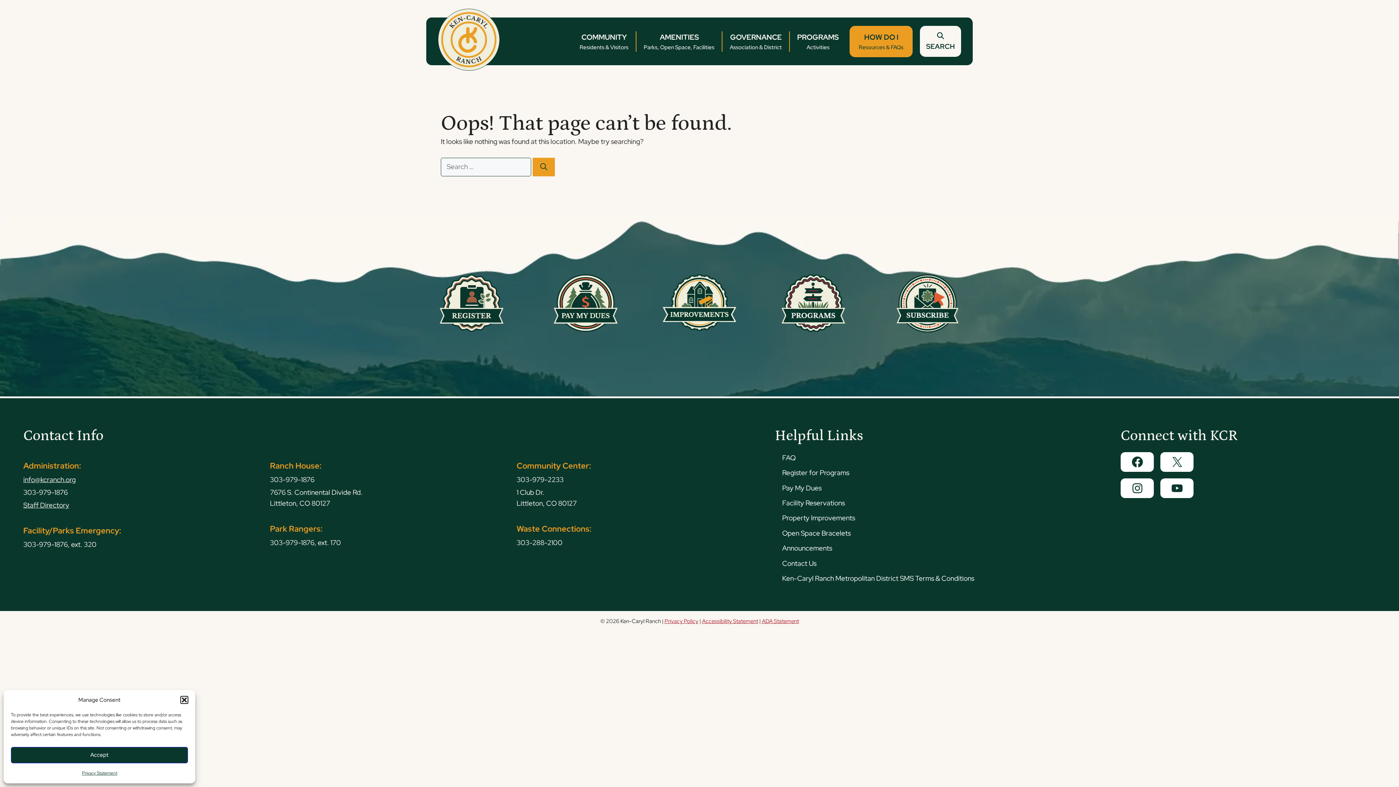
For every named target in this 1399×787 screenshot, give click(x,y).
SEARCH (940, 46)
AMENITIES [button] (679, 41)
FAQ (789, 457)
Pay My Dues (802, 488)
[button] (184, 700)
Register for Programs (815, 472)
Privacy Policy (681, 621)
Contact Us (799, 563)
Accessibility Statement (730, 621)
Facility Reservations (813, 503)
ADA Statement (780, 621)
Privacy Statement (99, 773)
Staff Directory (46, 505)
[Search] (544, 167)
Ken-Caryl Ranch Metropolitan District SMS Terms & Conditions (878, 578)
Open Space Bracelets (816, 533)
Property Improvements (818, 517)
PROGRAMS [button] (818, 41)
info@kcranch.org (49, 479)
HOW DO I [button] (881, 41)
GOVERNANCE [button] (756, 41)
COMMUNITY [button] (604, 41)
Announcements (807, 548)
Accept (99, 755)
